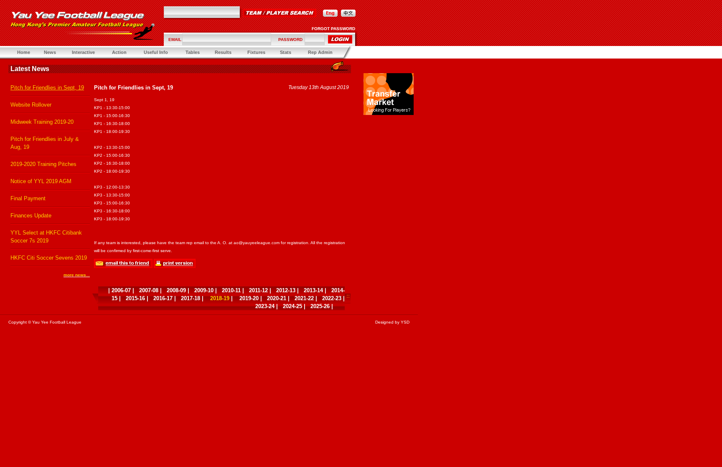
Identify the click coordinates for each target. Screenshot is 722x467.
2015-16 (135, 298)
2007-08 (148, 290)
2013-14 (313, 290)
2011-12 (258, 290)
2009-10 (204, 290)
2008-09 (176, 290)
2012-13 (285, 290)
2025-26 (320, 306)
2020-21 (276, 298)
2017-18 (190, 298)
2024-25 (292, 306)
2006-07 (121, 290)
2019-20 (249, 298)
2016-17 (163, 298)
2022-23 (331, 298)
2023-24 (265, 306)
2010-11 (231, 290)
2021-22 (304, 298)
